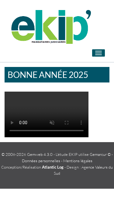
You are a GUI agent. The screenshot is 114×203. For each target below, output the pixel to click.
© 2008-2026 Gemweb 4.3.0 (27, 154)
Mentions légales (77, 160)
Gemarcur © (100, 154)
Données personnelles (41, 160)
